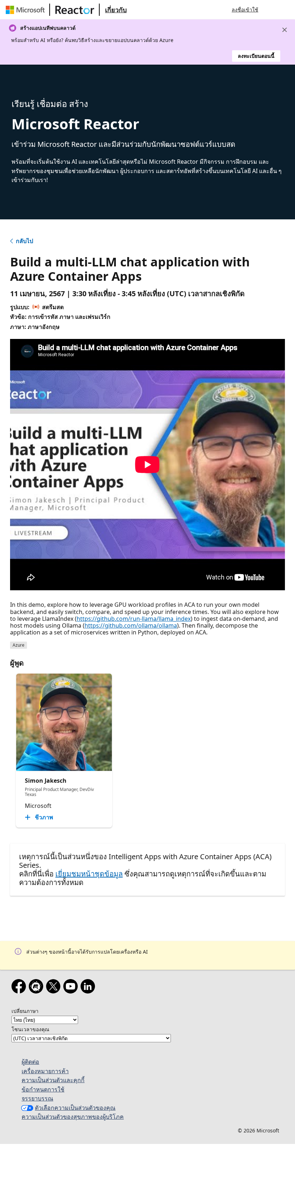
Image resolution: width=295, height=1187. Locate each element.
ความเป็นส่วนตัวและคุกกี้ (53, 1080)
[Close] (284, 30)
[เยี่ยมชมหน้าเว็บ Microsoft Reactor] (75, 9)
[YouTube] (72, 987)
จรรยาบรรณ (37, 1098)
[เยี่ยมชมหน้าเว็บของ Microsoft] (26, 9)
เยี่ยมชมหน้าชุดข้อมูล (89, 874)
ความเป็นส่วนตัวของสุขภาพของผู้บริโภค (73, 1117)
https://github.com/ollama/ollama (131, 625)
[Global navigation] (271, 9)
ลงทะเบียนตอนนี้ (256, 55)
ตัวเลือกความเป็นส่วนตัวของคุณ (75, 1108)
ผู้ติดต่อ (30, 1062)
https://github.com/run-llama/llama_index (134, 619)
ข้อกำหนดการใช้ (43, 1089)
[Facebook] (20, 987)
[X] (54, 987)
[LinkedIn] (89, 987)
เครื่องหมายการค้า (45, 1071)
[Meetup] (37, 987)
